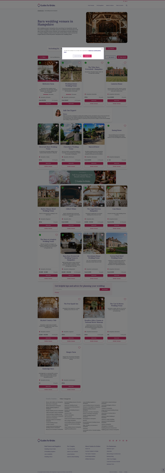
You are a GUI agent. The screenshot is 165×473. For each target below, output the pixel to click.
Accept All (87, 56)
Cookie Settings (77, 56)
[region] (83, 53)
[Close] (102, 48)
